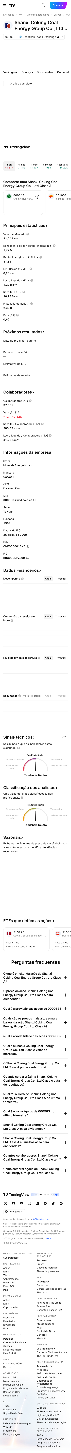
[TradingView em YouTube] (21, 1203)
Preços (40, 1264)
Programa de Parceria (48, 1442)
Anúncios (42, 1435)
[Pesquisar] (43, 5)
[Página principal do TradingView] (12, 5)
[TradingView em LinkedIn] (37, 1203)
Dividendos (9, 1324)
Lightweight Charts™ (48, 1415)
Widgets (41, 1407)
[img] (58, 36)
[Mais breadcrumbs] (20, 14)
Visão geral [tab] (10, 72)
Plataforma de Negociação (51, 1422)
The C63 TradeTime (47, 1355)
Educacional (9, 1409)
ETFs (6, 1271)
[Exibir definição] (27, 234)
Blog (39, 1327)
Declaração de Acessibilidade (45, 1382)
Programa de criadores (15, 1388)
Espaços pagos (11, 1434)
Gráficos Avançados (47, 1418)
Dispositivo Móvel (12, 1363)
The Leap (42, 1292)
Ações (6, 1267)
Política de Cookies (47, 1377)
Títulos (6, 1275)
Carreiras (42, 1334)
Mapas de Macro (12, 1349)
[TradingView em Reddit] (61, 1203)
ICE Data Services (41, 1219)
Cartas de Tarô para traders (52, 1352)
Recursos (42, 1260)
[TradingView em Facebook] (13, 1203)
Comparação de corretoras (51, 1288)
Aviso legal (42, 1369)
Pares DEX (9, 1286)
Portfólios (8, 1338)
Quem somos (44, 1320)
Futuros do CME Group (49, 1302)
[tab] (48, 578)
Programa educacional (49, 1446)
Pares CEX (9, 1282)
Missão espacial (45, 1323)
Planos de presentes (48, 1271)
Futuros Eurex (44, 1306)
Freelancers (9, 1430)
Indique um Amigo (13, 1384)
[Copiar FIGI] (27, 558)
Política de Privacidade (49, 1373)
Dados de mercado (47, 1267)
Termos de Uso (45, 1366)
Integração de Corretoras (50, 1438)
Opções (7, 1346)
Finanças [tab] (27, 72)
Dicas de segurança (47, 1387)
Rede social (9, 1377)
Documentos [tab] (45, 72)
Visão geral (43, 1281)
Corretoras (42, 1285)
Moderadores (10, 1395)
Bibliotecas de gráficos (49, 1411)
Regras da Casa (11, 1392)
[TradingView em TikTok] (53, 1203)
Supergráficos (10, 1257)
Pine (5, 1289)
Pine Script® (10, 1353)
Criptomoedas (10, 1278)
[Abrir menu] (4, 5)
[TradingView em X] (5, 1203)
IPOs (5, 1328)
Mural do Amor (11, 1381)
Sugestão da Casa (13, 1413)
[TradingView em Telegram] (45, 1203)
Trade (6, 1405)
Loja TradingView (46, 1348)
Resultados (9, 1321)
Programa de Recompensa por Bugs (51, 1392)
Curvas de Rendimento (15, 1342)
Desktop (7, 1367)
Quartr (48, 1238)
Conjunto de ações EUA (49, 1309)
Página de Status (46, 1397)
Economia (8, 1317)
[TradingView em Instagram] (29, 1203)
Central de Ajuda (46, 1331)
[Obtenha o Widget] (64, 737)
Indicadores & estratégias (17, 1423)
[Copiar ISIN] (28, 546)
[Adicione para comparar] (37, 197)
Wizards (7, 1427)
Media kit (42, 1338)
